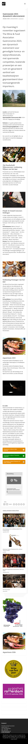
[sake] (14, 395)
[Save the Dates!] (14, 581)
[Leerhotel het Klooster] (14, 106)
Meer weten (18, 741)
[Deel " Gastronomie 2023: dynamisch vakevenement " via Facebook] (4, 504)
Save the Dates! (6, 589)
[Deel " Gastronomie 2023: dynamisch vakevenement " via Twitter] (7, 504)
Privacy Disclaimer (5, 732)
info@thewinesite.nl (6, 731)
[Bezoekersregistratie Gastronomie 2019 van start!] (14, 560)
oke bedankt (10, 741)
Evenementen (14, 18)
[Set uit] (26, 738)
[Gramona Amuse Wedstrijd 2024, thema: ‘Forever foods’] (14, 540)
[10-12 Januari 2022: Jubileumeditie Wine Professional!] (14, 520)
